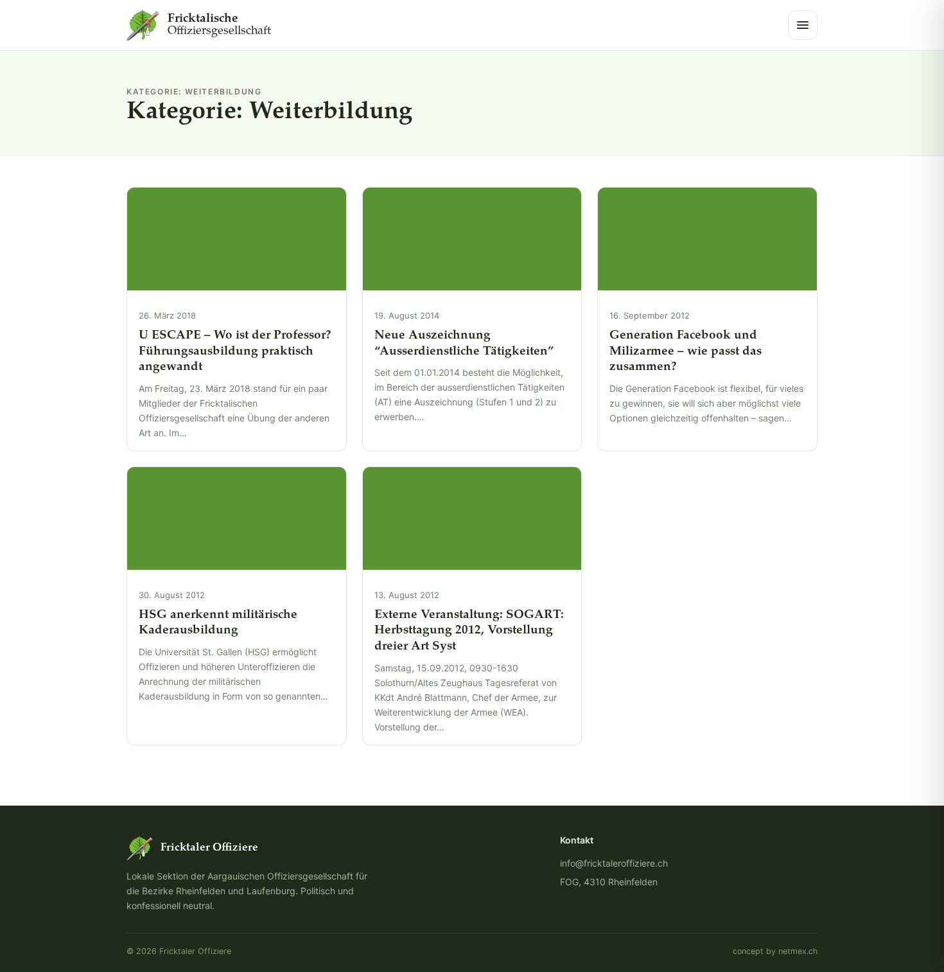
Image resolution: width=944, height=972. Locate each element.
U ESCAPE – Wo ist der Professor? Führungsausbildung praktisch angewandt (235, 351)
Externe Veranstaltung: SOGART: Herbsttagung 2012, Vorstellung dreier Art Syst (469, 631)
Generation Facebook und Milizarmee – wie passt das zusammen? (685, 351)
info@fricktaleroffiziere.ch (614, 863)
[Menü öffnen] (802, 25)
